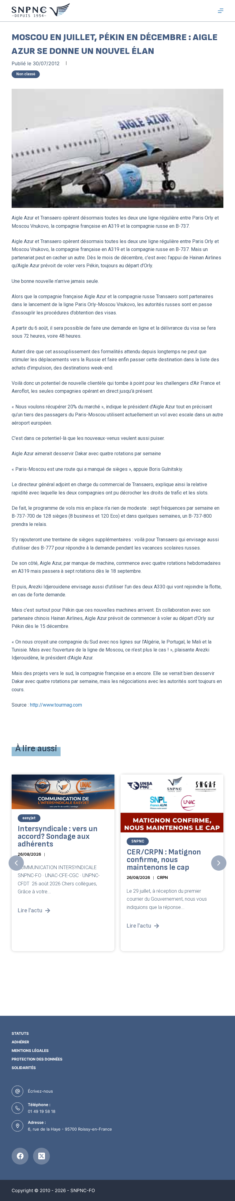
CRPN (53, 877)
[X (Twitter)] (41, 1156)
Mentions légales (30, 1050)
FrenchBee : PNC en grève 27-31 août (170, 856)
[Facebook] (20, 1156)
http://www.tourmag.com (56, 705)
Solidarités (24, 1067)
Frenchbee (140, 841)
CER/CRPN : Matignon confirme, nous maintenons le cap (55, 860)
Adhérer (20, 1042)
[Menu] (220, 10)
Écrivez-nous (40, 1091)
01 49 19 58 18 (41, 1111)
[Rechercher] (209, 11)
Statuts (20, 1033)
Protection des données (37, 1059)
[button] (16, 863)
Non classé (25, 74)
